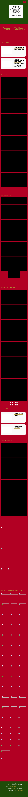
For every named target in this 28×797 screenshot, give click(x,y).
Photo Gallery (14, 28)
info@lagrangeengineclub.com (15, 786)
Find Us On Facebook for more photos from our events (13, 591)
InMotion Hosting (20, 790)
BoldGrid (13, 788)
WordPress (6, 790)
